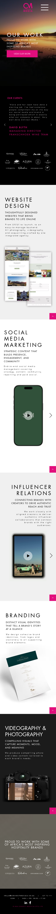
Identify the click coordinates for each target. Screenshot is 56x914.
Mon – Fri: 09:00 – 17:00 (33, 898)
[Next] (51, 124)
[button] (29, 796)
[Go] (52, 316)
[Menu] (45, 7)
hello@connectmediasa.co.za (19, 895)
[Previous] (4, 124)
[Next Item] (50, 415)
